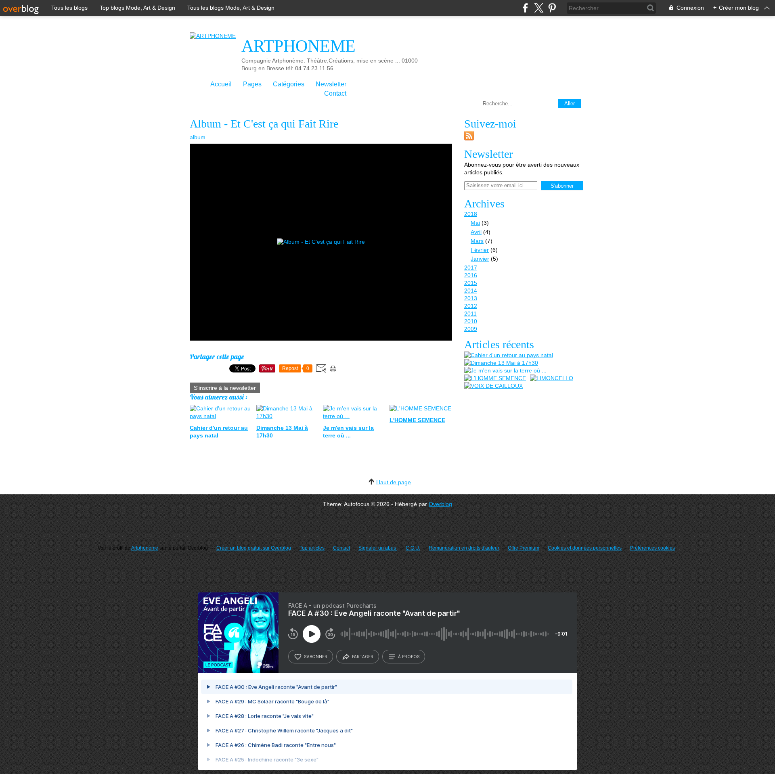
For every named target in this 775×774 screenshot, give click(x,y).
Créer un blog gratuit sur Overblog (253, 548)
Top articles (312, 548)
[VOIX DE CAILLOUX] (493, 386)
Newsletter (331, 84)
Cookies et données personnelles (585, 548)
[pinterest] (552, 8)
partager (362, 656)
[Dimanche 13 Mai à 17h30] (501, 363)
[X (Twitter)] (539, 8)
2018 (470, 214)
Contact (335, 93)
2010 (470, 321)
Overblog (440, 504)
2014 (470, 290)
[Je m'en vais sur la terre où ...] (505, 370)
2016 (470, 275)
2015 (470, 283)
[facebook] (525, 8)
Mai (475, 223)
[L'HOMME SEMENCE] (495, 378)
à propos (408, 656)
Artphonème (144, 548)
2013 (470, 298)
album (197, 137)
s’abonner (315, 656)
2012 (470, 306)
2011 (470, 313)
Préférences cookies (652, 548)
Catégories (288, 84)
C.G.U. (413, 548)
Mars (477, 241)
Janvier (480, 258)
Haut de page (393, 482)
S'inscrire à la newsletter (225, 388)
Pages (252, 84)
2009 (470, 329)
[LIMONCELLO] (551, 378)
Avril (476, 232)
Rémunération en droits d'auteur (464, 548)
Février (480, 250)
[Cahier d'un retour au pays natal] (508, 355)
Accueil (221, 84)
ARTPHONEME (298, 46)
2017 (470, 267)
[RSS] (469, 138)
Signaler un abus (377, 548)
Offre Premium (523, 548)
